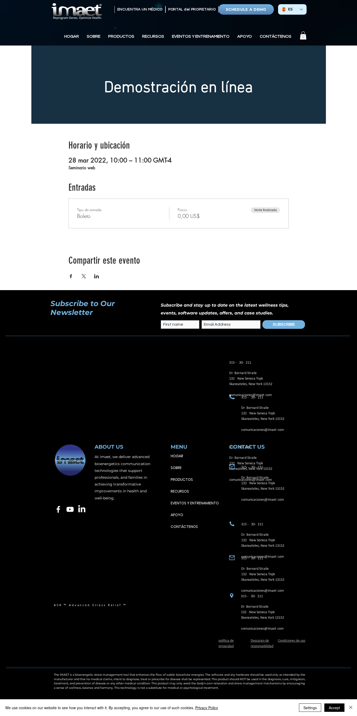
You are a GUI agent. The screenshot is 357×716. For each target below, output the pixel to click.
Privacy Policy (206, 707)
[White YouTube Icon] (70, 509)
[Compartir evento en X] (83, 276)
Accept (334, 707)
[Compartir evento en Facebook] (70, 276)
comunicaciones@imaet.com (262, 430)
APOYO (177, 514)
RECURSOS (180, 491)
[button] (93, 36)
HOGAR (177, 456)
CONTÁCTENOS (184, 526)
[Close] (351, 707)
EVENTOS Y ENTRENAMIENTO (195, 503)
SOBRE (176, 467)
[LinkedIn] (81, 509)
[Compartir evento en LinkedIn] (96, 276)
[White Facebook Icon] (58, 509)
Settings (310, 707)
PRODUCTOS (182, 479)
